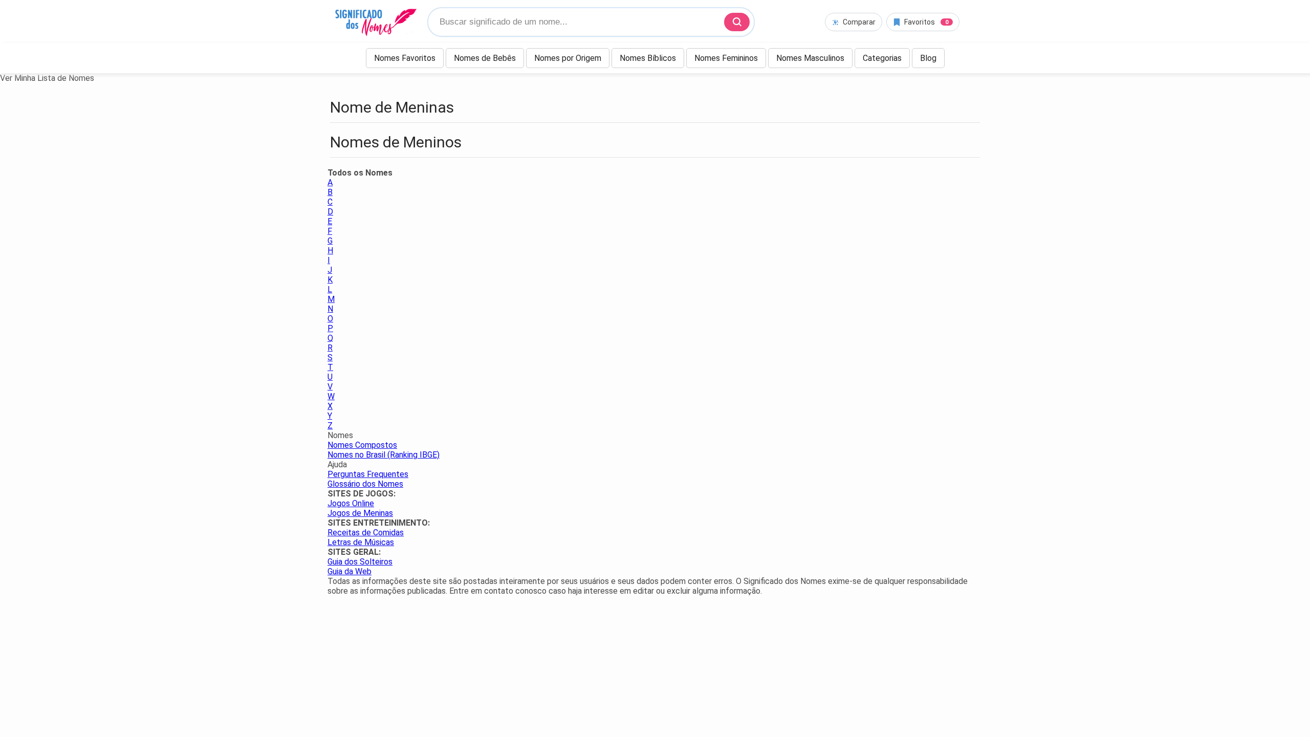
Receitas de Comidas (366, 532)
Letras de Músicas (361, 542)
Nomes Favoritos (404, 58)
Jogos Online (351, 503)
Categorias (882, 58)
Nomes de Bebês (485, 58)
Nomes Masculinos (810, 58)
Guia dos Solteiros (360, 562)
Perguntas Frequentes (368, 474)
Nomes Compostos (362, 445)
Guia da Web (350, 571)
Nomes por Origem (567, 58)
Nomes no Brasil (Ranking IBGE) (384, 455)
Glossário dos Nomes (365, 484)
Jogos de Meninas (360, 513)
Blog (928, 58)
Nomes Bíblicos (648, 58)
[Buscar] (737, 22)
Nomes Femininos (726, 58)
